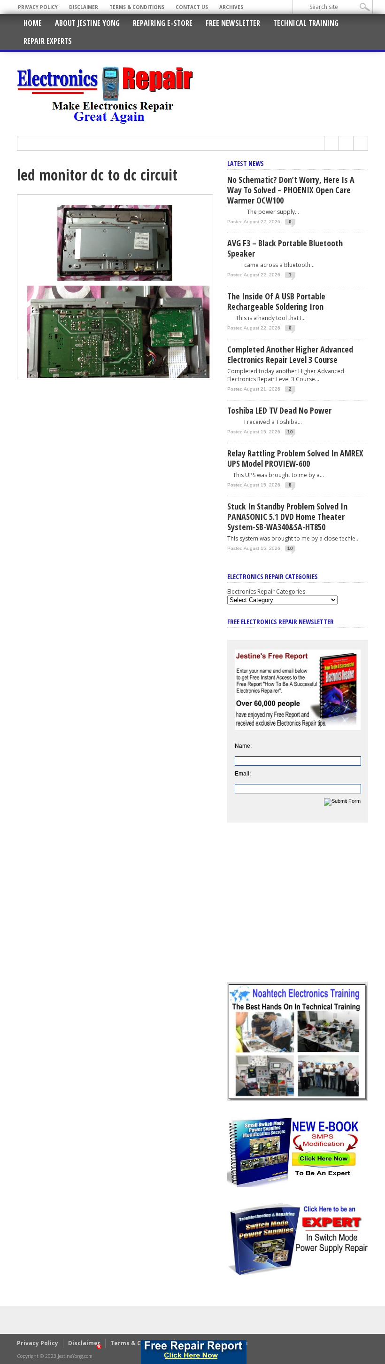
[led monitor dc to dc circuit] (115, 377)
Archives (231, 7)
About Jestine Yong (87, 23)
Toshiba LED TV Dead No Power (279, 410)
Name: (243, 746)
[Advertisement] (297, 909)
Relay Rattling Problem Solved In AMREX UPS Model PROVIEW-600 (295, 458)
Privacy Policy (38, 7)
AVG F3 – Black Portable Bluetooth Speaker (285, 248)
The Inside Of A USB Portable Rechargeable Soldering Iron (276, 301)
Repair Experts (47, 41)
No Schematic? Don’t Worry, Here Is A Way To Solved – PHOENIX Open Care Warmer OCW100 (290, 189)
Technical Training (306, 23)
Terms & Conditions (136, 7)
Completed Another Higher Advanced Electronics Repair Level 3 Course (290, 354)
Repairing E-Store (162, 23)
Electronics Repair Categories (266, 592)
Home (32, 23)
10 (290, 431)
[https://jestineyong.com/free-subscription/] (193, 1352)
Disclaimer (83, 7)
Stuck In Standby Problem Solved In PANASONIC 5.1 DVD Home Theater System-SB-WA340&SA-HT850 (287, 516)
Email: (243, 773)
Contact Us (192, 7)
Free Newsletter (233, 23)
